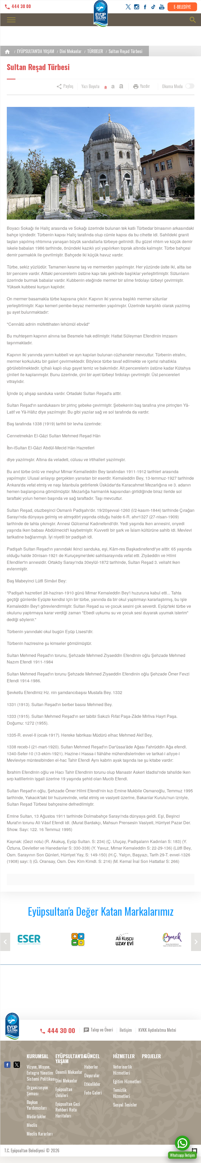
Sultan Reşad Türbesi (125, 51)
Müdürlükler (36, 1117)
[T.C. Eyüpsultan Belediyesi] (12, 1029)
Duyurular (92, 1076)
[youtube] (161, 6)
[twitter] (128, 6)
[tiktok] (153, 6)
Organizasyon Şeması (37, 1091)
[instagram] (136, 6)
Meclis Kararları (40, 1134)
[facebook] (145, 6)
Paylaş (67, 86)
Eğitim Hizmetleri (127, 1082)
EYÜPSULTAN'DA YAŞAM (35, 51)
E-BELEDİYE (182, 7)
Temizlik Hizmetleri (121, 1093)
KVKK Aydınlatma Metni (157, 1030)
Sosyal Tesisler (125, 1105)
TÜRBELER (95, 51)
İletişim (126, 1030)
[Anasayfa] (7, 52)
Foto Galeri (93, 1093)
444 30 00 (20, 6)
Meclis (32, 1125)
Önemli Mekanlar (68, 1072)
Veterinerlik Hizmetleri (122, 1070)
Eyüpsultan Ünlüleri (63, 1092)
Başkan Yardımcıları (37, 1105)
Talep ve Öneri (101, 1030)
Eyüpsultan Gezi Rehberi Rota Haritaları (67, 1110)
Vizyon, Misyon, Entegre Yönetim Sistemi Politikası (41, 1073)
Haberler (91, 1067)
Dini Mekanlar (71, 51)
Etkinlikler (92, 1084)
